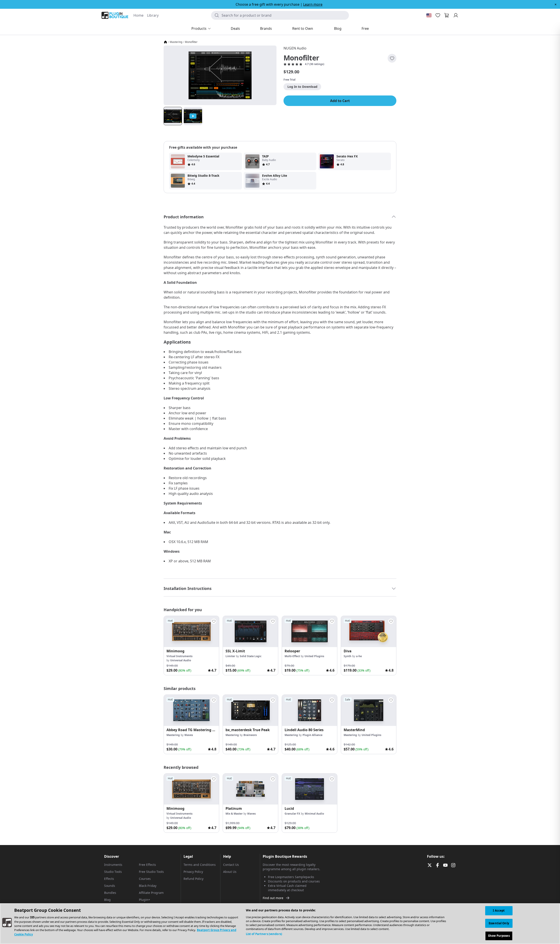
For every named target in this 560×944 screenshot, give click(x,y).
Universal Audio (180, 660)
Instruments (113, 865)
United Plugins (314, 656)
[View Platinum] (250, 789)
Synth (347, 656)
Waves (188, 735)
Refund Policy (193, 879)
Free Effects (147, 865)
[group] (191, 645)
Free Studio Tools (151, 872)
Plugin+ (144, 900)
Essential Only (499, 923)
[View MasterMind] (368, 710)
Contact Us (231, 865)
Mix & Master (234, 813)
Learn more (312, 4)
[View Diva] (368, 631)
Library (153, 15)
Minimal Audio (314, 813)
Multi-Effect (292, 656)
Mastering (176, 42)
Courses (145, 879)
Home (138, 15)
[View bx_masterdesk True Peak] (250, 710)
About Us (229, 872)
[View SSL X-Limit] (250, 631)
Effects (109, 879)
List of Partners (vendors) (264, 934)
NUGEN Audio (295, 48)
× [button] (555, 4)
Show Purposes (499, 936)
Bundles (110, 893)
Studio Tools (113, 872)
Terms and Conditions (200, 865)
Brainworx (250, 735)
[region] (280, 923)
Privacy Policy (193, 872)
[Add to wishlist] (392, 58)
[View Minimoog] (191, 631)
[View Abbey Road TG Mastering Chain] (191, 710)
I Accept (499, 910)
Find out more (273, 898)
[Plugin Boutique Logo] (115, 15)
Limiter (230, 656)
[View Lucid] (309, 789)
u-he (359, 656)
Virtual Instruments (179, 656)
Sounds (109, 886)
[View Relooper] (309, 631)
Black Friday (147, 886)
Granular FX (292, 813)
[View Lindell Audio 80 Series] (309, 710)
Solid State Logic (250, 656)
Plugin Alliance (312, 735)
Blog (107, 900)
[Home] (165, 42)
